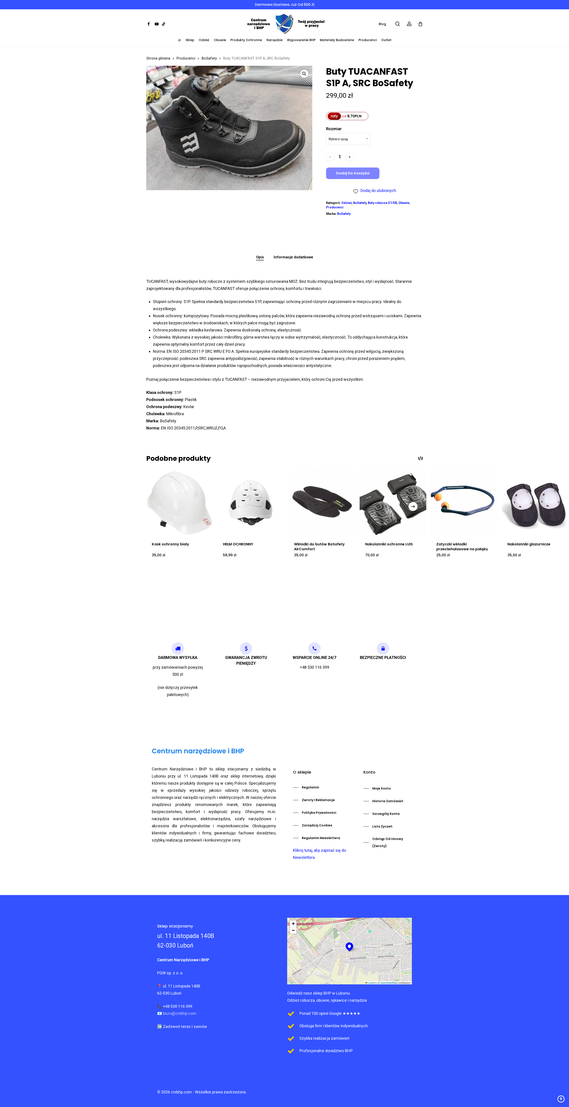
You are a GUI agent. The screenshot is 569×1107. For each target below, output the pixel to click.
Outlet (386, 40)
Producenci (368, 40)
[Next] (413, 506)
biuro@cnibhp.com (179, 1013)
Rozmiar (334, 128)
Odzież (204, 40)
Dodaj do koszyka (352, 173)
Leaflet (372, 982)
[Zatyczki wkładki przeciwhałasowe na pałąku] (464, 503)
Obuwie (220, 40)
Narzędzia (274, 40)
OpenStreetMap (388, 982)
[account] (409, 24)
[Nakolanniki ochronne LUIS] (393, 503)
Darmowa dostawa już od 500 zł (284, 4)
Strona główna (158, 58)
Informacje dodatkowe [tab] (293, 257)
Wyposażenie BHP (301, 40)
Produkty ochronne (246, 40)
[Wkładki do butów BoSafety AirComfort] (322, 503)
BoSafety (209, 58)
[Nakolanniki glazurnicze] (535, 503)
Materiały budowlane (337, 40)
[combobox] (348, 139)
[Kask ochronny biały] (179, 503)
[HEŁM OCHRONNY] (250, 503)
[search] (397, 24)
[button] (304, 74)
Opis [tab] (260, 257)
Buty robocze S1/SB (382, 203)
